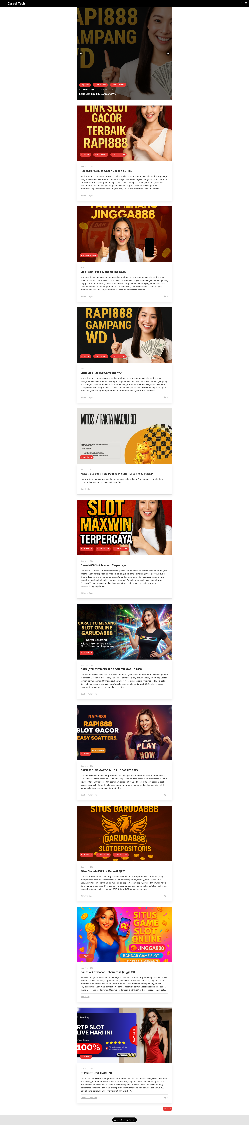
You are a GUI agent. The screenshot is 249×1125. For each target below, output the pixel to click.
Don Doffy (85, 489)
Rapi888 (85, 85)
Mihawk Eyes (89, 89)
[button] (246, 3)
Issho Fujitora (89, 694)
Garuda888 (86, 549)
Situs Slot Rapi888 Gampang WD (101, 372)
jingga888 (86, 956)
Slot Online (118, 85)
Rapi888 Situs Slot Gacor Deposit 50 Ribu (102, 93)
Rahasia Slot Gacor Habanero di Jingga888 (108, 972)
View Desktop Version (126, 1120)
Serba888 (86, 1057)
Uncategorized (88, 255)
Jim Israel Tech (14, 3)
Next (166, 1109)
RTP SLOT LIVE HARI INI (96, 1073)
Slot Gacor (100, 85)
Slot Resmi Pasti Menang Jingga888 (103, 272)
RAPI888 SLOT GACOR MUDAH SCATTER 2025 (109, 770)
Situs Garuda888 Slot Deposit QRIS (103, 871)
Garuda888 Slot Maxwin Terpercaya (103, 565)
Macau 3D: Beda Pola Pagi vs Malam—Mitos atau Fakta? (117, 473)
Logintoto (86, 457)
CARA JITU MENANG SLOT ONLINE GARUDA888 (111, 669)
